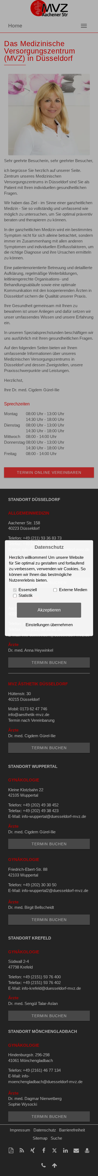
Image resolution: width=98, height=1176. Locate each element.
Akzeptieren (49, 609)
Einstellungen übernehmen (49, 625)
